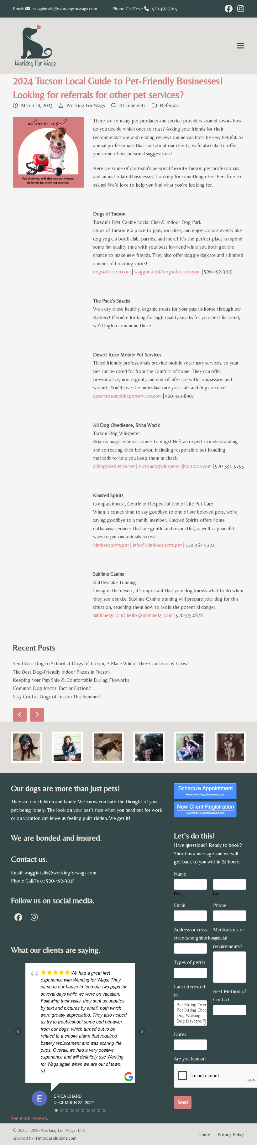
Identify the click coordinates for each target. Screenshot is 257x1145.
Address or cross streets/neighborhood (198, 934)
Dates (180, 1034)
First (177, 893)
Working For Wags (85, 105)
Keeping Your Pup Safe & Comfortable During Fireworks (71, 680)
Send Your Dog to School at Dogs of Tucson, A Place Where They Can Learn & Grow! (101, 663)
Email (181, 905)
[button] (240, 46)
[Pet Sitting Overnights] (190, 1005)
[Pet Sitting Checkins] (190, 1010)
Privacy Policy (231, 1134)
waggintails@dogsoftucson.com (167, 272)
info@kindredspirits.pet (157, 545)
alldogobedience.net (114, 466)
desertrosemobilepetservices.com (127, 396)
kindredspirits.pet (111, 545)
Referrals (169, 105)
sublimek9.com (108, 615)
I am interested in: (189, 991)
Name (180, 874)
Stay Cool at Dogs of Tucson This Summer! (57, 697)
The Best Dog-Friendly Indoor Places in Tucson (61, 672)
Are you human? (192, 1059)
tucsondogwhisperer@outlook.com (175, 466)
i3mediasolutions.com (56, 1138)
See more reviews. (29, 1118)
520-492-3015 (164, 8)
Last (216, 893)
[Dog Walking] (190, 1015)
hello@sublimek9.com (149, 615)
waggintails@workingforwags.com (65, 8)
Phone (221, 905)
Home (204, 1134)
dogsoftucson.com (112, 272)
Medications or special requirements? (228, 938)
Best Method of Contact (229, 995)
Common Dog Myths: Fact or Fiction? (52, 688)
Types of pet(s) (189, 962)
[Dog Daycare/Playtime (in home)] (190, 1021)
